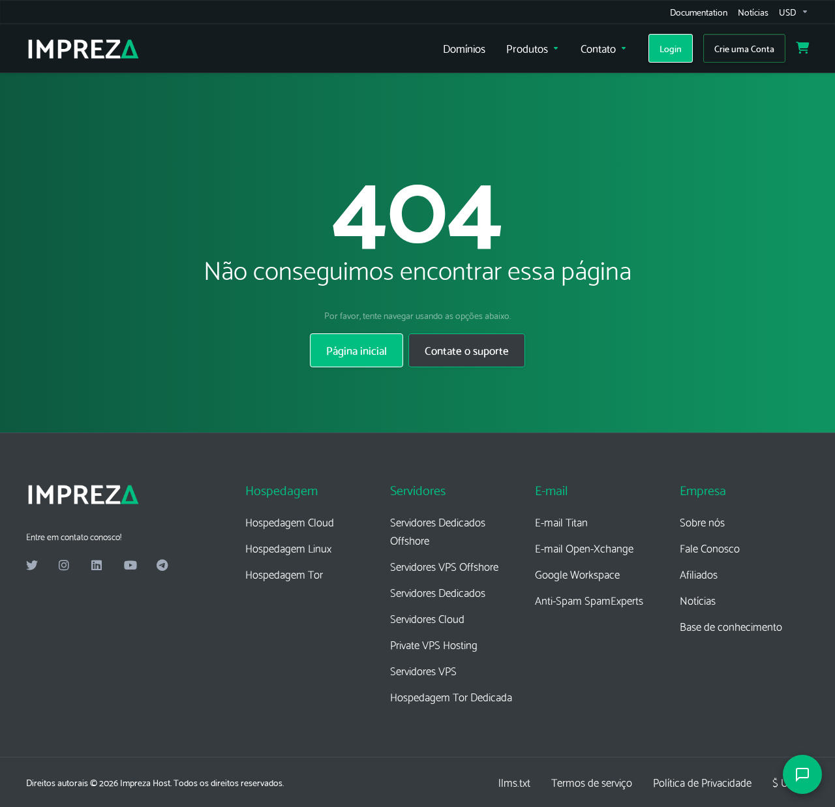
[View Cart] (802, 48)
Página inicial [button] (356, 350)
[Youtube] (130, 566)
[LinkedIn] (97, 566)
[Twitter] (32, 566)
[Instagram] (64, 566)
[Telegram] (162, 566)
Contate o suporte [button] (467, 350)
